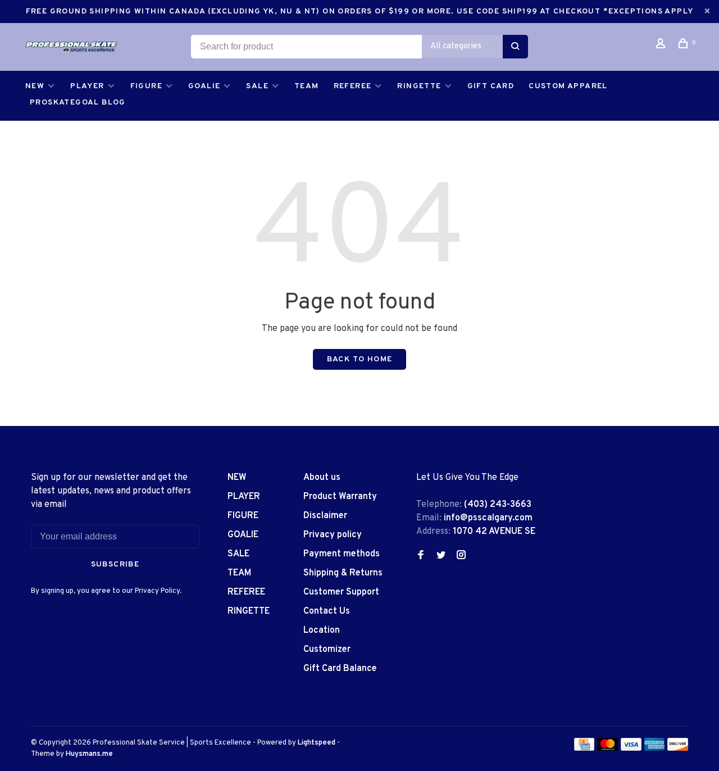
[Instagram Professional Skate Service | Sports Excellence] (461, 556)
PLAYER (87, 86)
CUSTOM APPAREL (568, 86)
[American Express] (654, 748)
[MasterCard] (607, 748)
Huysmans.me (89, 754)
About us (321, 477)
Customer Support (341, 592)
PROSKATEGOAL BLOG (78, 102)
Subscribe (115, 564)
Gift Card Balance (340, 668)
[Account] (662, 46)
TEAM (306, 86)
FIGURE (146, 86)
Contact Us (326, 611)
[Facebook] (420, 556)
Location (321, 630)
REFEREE (353, 86)
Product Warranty (340, 496)
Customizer (327, 649)
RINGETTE (419, 86)
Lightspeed (316, 742)
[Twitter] (440, 556)
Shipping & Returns (343, 573)
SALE (257, 86)
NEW (34, 86)
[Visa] (631, 748)
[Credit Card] (584, 748)
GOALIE (204, 86)
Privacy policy (332, 535)
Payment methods (341, 554)
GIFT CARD (491, 86)
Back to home (360, 359)
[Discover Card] (677, 748)
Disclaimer (325, 515)
